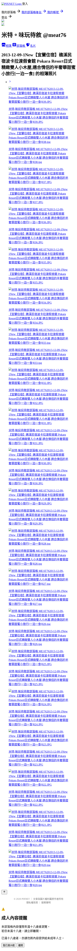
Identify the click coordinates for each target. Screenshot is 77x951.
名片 (33, 45)
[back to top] (4, 892)
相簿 (9, 45)
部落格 (21, 45)
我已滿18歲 (9, 945)
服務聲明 (46, 902)
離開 (20, 945)
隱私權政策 (32, 902)
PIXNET (26, 899)
